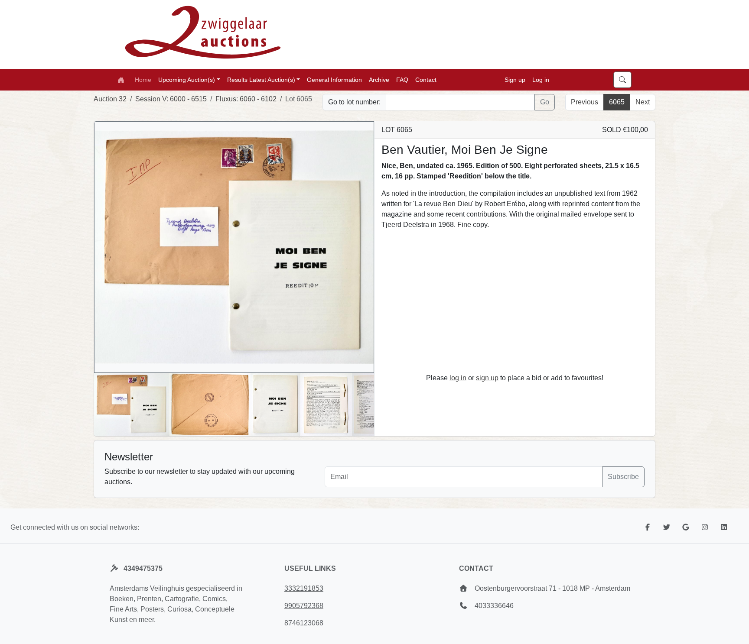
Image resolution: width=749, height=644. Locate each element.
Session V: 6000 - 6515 (171, 99)
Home (143, 79)
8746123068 (303, 623)
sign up (487, 378)
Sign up (515, 79)
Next (642, 102)
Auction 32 (110, 99)
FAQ (402, 79)
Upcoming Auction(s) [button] (186, 79)
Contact (425, 79)
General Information (334, 79)
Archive (379, 79)
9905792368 (303, 605)
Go (544, 102)
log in (457, 378)
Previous (584, 102)
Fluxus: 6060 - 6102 (246, 99)
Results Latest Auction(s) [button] (261, 79)
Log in (540, 79)
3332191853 (303, 588)
